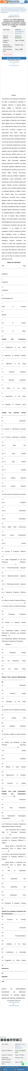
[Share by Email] (20, 1040)
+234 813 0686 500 (14, 15)
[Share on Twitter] (5, 1040)
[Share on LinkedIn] (11, 1040)
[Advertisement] (14, 80)
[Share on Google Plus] (8, 1040)
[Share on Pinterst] (17, 1040)
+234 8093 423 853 (14, 65)
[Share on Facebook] (2, 1040)
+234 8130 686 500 (14, 62)
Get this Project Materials (14, 58)
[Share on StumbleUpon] (14, 1040)
